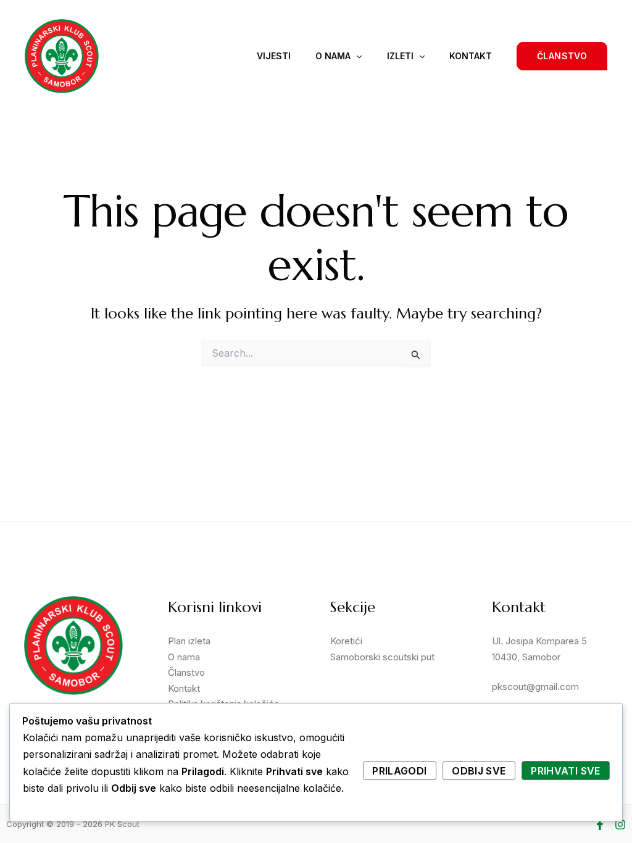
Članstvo (186, 672)
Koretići (346, 641)
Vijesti (274, 56)
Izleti (400, 56)
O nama (333, 56)
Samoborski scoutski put (382, 657)
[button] (562, 56)
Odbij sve (478, 771)
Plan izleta (189, 641)
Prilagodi (399, 771)
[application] (356, 56)
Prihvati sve (565, 771)
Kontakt (470, 56)
